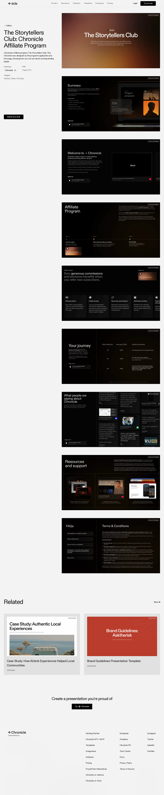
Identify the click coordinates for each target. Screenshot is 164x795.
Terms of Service (127, 769)
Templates (88, 3)
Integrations (91, 751)
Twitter (150, 739)
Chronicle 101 (125, 745)
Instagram (151, 734)
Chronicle (9, 70)
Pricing (110, 3)
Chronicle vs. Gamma (95, 775)
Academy (124, 739)
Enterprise (100, 3)
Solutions (90, 757)
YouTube (150, 751)
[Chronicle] (17, 3)
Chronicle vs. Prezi (93, 781)
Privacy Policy (126, 763)
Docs (122, 757)
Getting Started (92, 734)
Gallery (9, 26)
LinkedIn (150, 745)
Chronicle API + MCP (95, 739)
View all (157, 602)
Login (135, 3)
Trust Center (125, 751)
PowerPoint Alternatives (96, 769)
